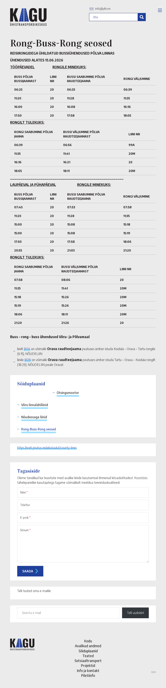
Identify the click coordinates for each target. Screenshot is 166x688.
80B (27, 359)
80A (27, 348)
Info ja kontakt (88, 670)
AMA (153, 672)
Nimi (24, 492)
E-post (25, 517)
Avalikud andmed (88, 646)
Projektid (88, 665)
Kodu (88, 641)
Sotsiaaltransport (88, 660)
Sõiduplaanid (88, 651)
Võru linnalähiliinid (34, 405)
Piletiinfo (88, 675)
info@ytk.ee (103, 8)
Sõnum (25, 530)
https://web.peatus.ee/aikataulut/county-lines (47, 448)
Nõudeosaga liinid (34, 417)
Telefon (25, 505)
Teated (88, 656)
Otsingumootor (68, 393)
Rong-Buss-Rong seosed (38, 429)
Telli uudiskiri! (135, 613)
